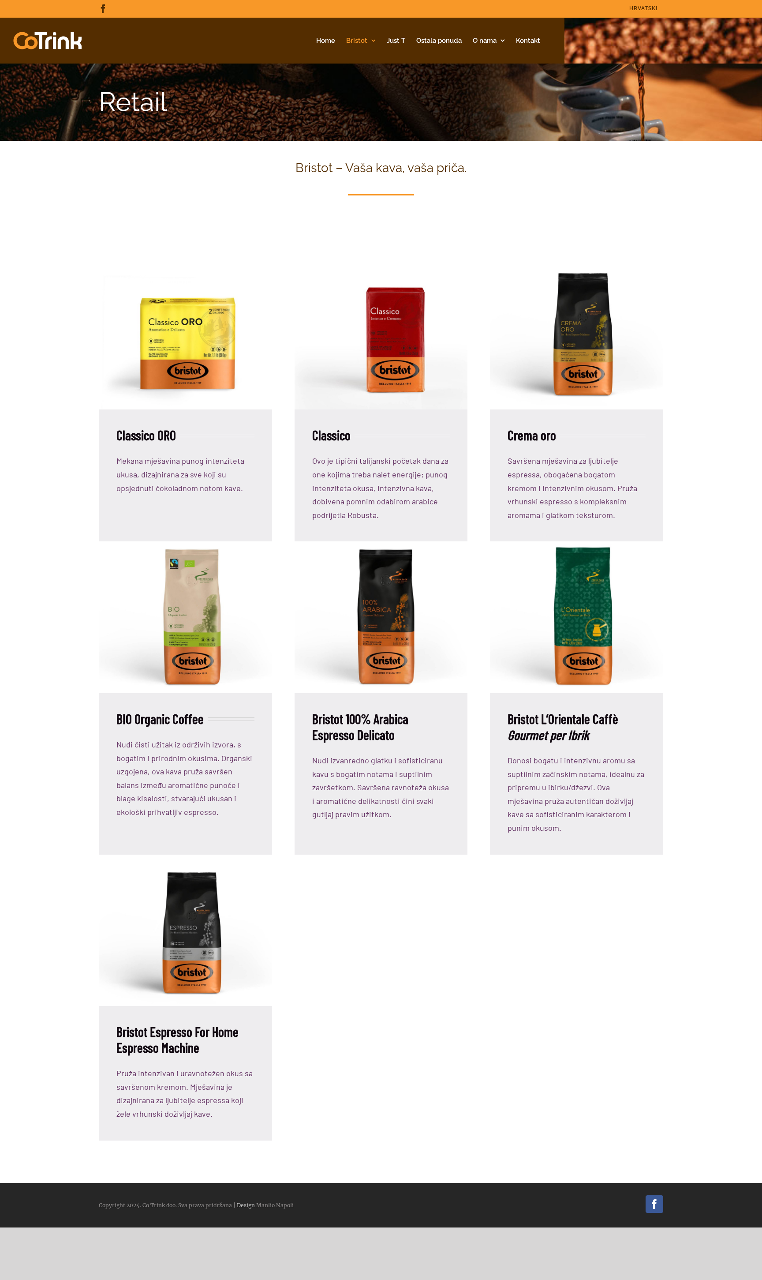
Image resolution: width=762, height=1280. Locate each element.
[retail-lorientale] (576, 545)
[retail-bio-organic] (185, 545)
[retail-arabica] (381, 545)
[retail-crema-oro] (576, 261)
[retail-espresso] (185, 858)
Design (246, 1205)
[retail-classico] (381, 261)
